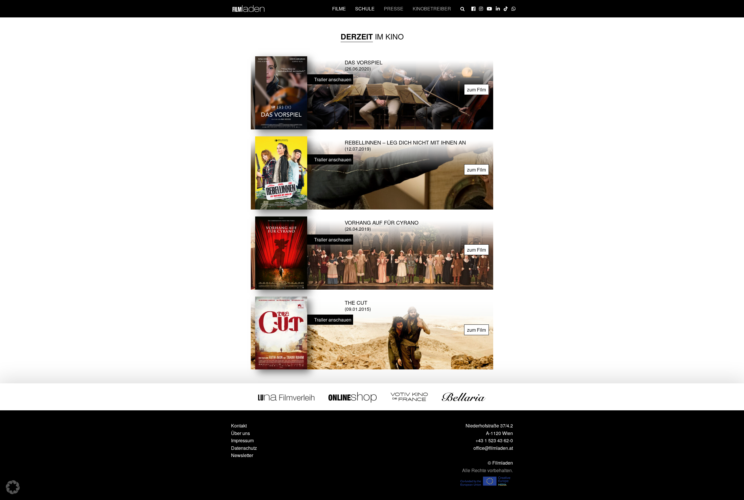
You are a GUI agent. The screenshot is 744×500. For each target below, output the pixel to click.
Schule (365, 8)
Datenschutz (244, 448)
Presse (393, 8)
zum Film (476, 89)
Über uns (240, 433)
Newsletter (242, 455)
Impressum (242, 440)
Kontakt (239, 425)
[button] (13, 487)
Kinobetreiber (432, 8)
